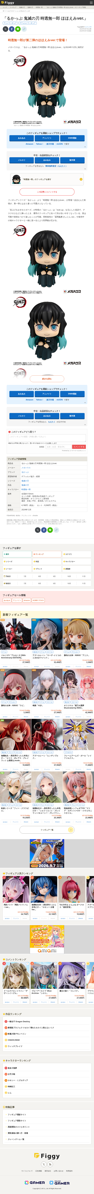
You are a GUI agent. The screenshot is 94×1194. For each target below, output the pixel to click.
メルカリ (21, 160)
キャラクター (70, 561)
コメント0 (88, 27)
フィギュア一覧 (47, 830)
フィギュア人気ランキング (19, 873)
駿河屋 (72, 160)
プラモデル (68, 752)
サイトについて (27, 1171)
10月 (69, 576)
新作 (7, 554)
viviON (60, 144)
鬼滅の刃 (22, 7)
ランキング (40, 554)
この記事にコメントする (47, 192)
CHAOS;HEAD (14, 1040)
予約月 (8, 576)
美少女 (35, 652)
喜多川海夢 (12, 1068)
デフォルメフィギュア (27, 23)
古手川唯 (11, 1074)
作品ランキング (14, 1014)
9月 (54, 576)
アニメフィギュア (10, 23)
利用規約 (69, 1171)
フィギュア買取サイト (17, 1120)
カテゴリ (68, 554)
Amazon (29, 144)
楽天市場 (50, 144)
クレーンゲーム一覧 (16, 1139)
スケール (49, 652)
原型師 (67, 569)
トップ (5, 7)
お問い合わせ (58, 1171)
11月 (84, 576)
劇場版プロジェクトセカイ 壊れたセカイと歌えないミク (31, 1027)
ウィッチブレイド (15, 1046)
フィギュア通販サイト (17, 1114)
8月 (39, 576)
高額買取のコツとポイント (19, 1127)
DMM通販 (72, 138)
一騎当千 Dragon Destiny (19, 1021)
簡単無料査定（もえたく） (56, 166)
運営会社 (48, 1171)
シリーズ (9, 561)
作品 (37, 561)
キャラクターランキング (18, 1060)
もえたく (51, 421)
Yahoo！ (40, 144)
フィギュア (13, 7)
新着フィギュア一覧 (15, 614)
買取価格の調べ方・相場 (18, 1133)
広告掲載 (38, 1171)
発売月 (8, 583)
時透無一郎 (39, 7)
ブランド (39, 569)
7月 (25, 576)
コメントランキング (16, 959)
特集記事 (10, 1107)
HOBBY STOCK (38, 600)
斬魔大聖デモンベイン (17, 1034)
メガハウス (26, 467)
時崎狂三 (11, 1086)
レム (9, 1092)
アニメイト (47, 138)
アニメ (11, 752)
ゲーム (4, 652)
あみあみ (21, 138)
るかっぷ (25, 472)
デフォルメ (75, 652)
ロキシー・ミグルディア (18, 1080)
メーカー (9, 569)
